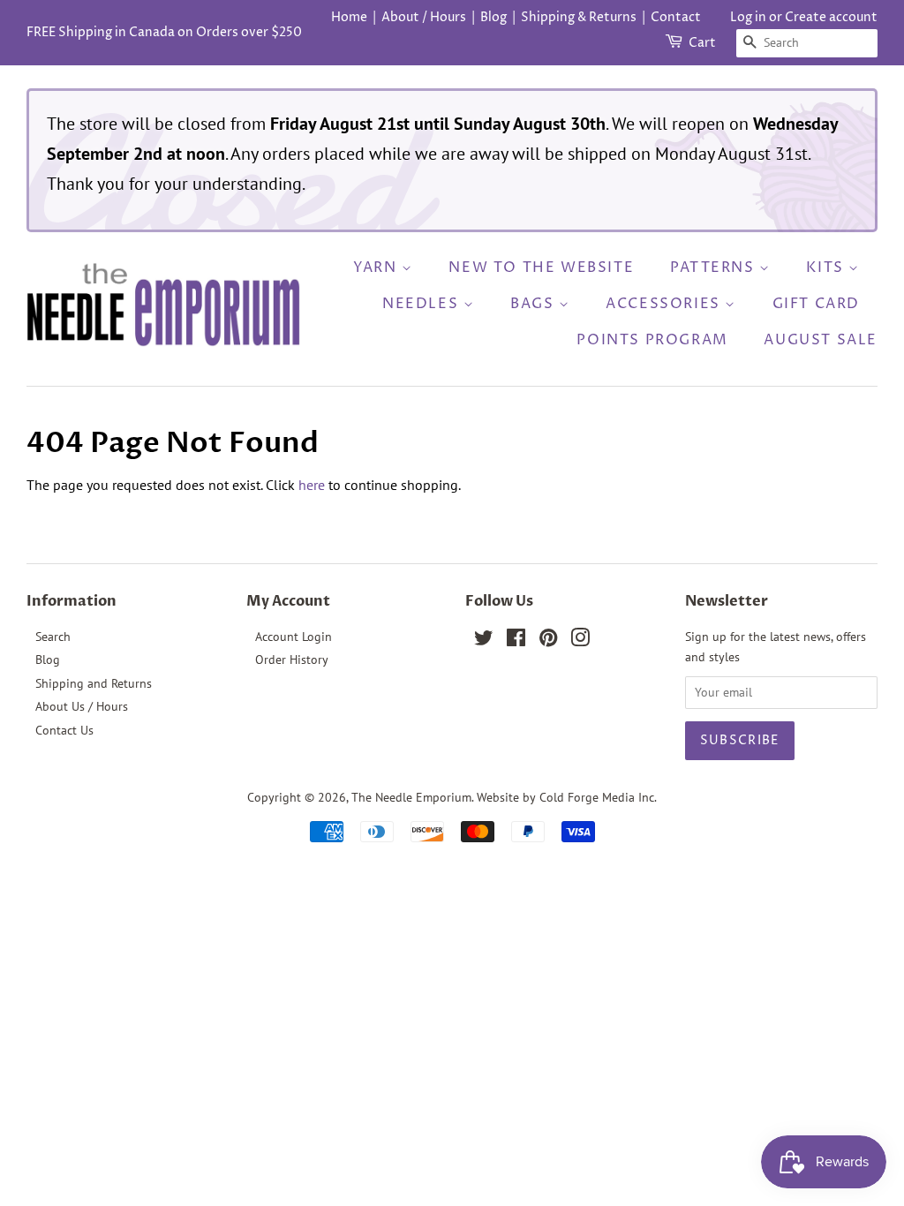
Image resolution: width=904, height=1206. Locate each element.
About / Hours (423, 17)
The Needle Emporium (411, 797)
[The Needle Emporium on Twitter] (483, 641)
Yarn (377, 267)
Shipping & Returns (579, 17)
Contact (676, 17)
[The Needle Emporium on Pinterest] (548, 641)
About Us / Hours (81, 706)
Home (349, 17)
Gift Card (816, 303)
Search (53, 636)
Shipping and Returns (93, 683)
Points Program (651, 340)
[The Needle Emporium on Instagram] (580, 641)
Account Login (293, 636)
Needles (422, 303)
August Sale (821, 340)
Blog (493, 17)
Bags (534, 303)
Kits (827, 267)
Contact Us (64, 730)
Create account (831, 17)
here (311, 485)
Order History (291, 659)
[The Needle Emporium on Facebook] (516, 641)
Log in (748, 17)
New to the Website (541, 267)
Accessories (665, 303)
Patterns (714, 267)
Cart (702, 42)
